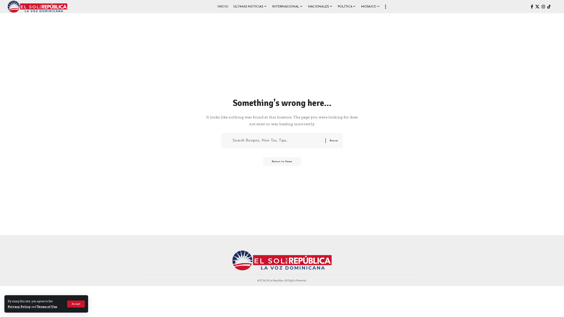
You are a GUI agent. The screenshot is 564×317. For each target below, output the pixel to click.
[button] (76, 304)
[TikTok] (549, 6)
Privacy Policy (19, 307)
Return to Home (282, 161)
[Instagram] (543, 6)
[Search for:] (277, 141)
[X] (537, 6)
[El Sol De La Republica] (37, 6)
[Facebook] (532, 6)
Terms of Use (47, 307)
